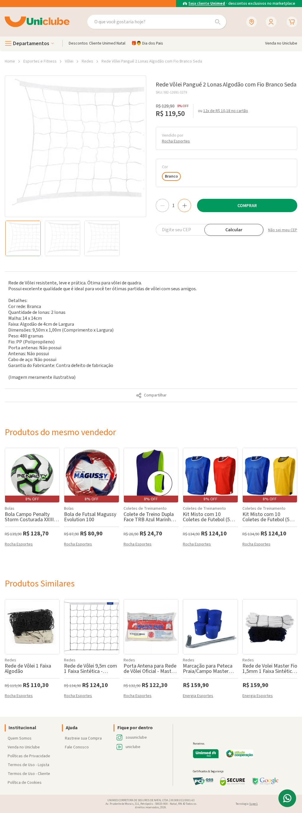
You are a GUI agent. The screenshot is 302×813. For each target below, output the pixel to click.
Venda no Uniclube (24, 747)
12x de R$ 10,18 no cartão (225, 111)
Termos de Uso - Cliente (29, 774)
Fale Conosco (77, 747)
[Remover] (162, 205)
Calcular (233, 230)
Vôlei (69, 61)
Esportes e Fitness (40, 61)
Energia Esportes (198, 696)
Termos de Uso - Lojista (28, 765)
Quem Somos (20, 738)
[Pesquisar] (218, 22)
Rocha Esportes (176, 141)
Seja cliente (206, 3)
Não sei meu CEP (282, 230)
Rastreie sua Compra (83, 738)
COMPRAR (247, 205)
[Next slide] (144, 238)
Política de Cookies (25, 783)
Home (10, 61)
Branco (171, 176)
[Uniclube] (37, 22)
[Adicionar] (184, 205)
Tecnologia (247, 804)
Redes (87, 61)
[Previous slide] (6, 238)
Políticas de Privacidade (29, 756)
